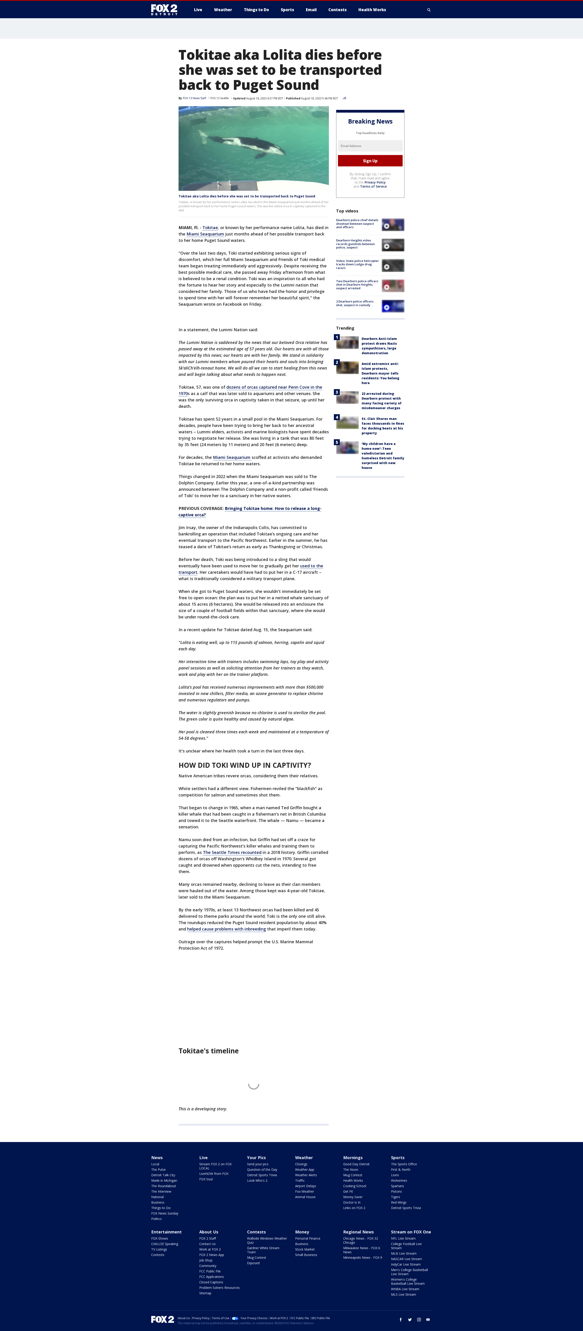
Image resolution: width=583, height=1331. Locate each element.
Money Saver (353, 1197)
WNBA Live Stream (405, 1289)
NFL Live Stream (403, 1238)
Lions (395, 1175)
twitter (410, 1319)
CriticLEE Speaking (164, 1244)
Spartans (397, 1186)
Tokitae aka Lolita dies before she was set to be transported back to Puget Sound (247, 196)
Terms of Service (373, 186)
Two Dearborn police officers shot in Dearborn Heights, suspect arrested (357, 284)
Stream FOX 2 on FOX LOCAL (215, 1166)
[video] (393, 224)
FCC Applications (211, 1276)
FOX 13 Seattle (219, 98)
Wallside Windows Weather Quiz (267, 1240)
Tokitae (210, 227)
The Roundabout (163, 1186)
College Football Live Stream (406, 1246)
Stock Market (305, 1249)
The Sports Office (404, 1164)
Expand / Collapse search (429, 9)
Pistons (396, 1191)
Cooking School (354, 1186)
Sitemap (205, 1293)
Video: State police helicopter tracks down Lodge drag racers (357, 264)
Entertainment (166, 1232)
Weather (304, 1157)
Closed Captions (211, 1282)
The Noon (350, 1169)
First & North (400, 1169)
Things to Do (161, 1208)
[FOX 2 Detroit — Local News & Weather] (166, 9)
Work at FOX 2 (210, 1249)
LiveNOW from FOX (213, 1173)
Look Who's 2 (257, 1180)
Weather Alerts (306, 1175)
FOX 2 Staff (207, 1238)
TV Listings (159, 1249)
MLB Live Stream (404, 1253)
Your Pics (256, 1157)
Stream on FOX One (411, 1232)
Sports (397, 1157)
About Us (208, 1232)
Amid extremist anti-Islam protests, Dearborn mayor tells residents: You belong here (380, 373)
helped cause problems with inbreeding (226, 929)
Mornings (353, 1157)
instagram (419, 1319)
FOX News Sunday (164, 1213)
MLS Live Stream (403, 1294)
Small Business (306, 1255)
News (157, 1157)
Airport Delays (305, 1186)
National (157, 1197)
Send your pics (257, 1164)
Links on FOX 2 (354, 1208)
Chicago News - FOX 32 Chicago (360, 1240)
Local (155, 1164)
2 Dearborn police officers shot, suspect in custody (354, 303)
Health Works (353, 1180)
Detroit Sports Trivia (262, 1175)
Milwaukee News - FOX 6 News (361, 1250)
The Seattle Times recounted (232, 852)
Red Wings (399, 1202)
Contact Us (207, 1244)
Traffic (300, 1180)
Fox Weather (304, 1191)
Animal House (305, 1197)
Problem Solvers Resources (219, 1287)
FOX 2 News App (211, 1255)
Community (207, 1266)
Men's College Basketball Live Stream (409, 1272)
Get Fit (348, 1191)
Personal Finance (307, 1238)
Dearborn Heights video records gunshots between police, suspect (355, 243)
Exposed (253, 1263)
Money (302, 1232)
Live (203, 1157)
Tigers (395, 1197)
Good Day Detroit (356, 1164)
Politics (156, 1219)
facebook (400, 1319)
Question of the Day (262, 1169)
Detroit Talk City (163, 1175)
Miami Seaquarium (205, 234)
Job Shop (205, 1260)
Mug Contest (352, 1175)
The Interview (161, 1191)
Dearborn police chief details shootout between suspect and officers (357, 223)
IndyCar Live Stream (406, 1264)
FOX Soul (206, 1179)
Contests (157, 1255)
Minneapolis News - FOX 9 (362, 1257)
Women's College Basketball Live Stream (408, 1281)
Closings (301, 1164)
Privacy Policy (375, 182)
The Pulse (158, 1169)
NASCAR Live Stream (406, 1259)
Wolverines (399, 1180)
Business (157, 1202)
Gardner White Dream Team (263, 1250)
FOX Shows (159, 1238)
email (428, 1319)
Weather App (304, 1169)
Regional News (358, 1232)
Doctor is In (352, 1202)
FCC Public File (210, 1271)
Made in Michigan (164, 1180)
